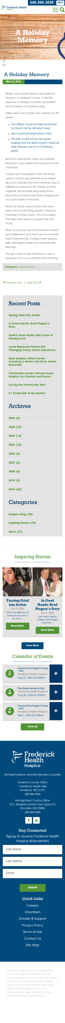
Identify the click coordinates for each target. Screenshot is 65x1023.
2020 (14, 471)
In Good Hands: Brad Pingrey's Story (29, 325)
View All (32, 727)
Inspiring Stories (27, 267)
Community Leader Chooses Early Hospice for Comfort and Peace (31, 375)
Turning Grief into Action (24, 315)
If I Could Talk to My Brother (27, 393)
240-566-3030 (32, 794)
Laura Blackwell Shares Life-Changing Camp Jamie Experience (32, 349)
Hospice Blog (21, 514)
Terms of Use (32, 932)
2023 (15, 445)
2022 (14, 454)
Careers (33, 905)
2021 (14, 463)
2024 (15, 436)
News (15, 532)
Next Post (33, 283)
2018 (15, 489)
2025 (15, 427)
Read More (17, 626)
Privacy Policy (32, 925)
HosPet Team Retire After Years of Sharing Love (31, 337)
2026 (14, 418)
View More (32, 646)
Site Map (32, 945)
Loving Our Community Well (27, 385)
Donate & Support (32, 919)
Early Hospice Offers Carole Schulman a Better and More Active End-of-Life (32, 361)
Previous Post (14, 283)
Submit (32, 887)
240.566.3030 (42, 2)
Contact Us (32, 939)
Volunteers (33, 912)
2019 (14, 480)
